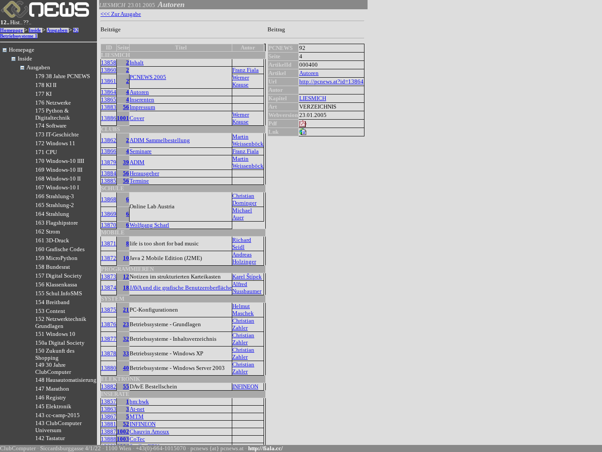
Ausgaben (57, 30)
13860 (108, 70)
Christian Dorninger (244, 199)
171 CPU (46, 152)
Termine (139, 180)
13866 (108, 151)
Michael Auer (242, 214)
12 (126, 276)
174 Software (51, 125)
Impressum (142, 107)
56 (126, 107)
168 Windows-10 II (58, 178)
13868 (108, 199)
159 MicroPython (56, 258)
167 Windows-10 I (57, 187)
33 (126, 353)
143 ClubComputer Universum (58, 426)
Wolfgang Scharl (149, 225)
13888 (108, 439)
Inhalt (137, 62)
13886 (108, 118)
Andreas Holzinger (244, 258)
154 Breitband (52, 302)
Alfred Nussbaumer (246, 287)
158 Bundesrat (52, 267)
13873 (108, 276)
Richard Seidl (241, 243)
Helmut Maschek (243, 309)
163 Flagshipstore (56, 222)
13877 (108, 338)
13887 (108, 431)
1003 (123, 439)
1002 (123, 431)
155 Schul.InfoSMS (58, 293)
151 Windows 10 (55, 334)
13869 (108, 214)
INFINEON (245, 386)
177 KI (43, 93)
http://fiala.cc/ (265, 448)
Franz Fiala (245, 70)
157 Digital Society (58, 275)
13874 (108, 287)
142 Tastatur (50, 438)
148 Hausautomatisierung (66, 380)
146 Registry (50, 397)
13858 (108, 62)
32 (126, 338)
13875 (108, 309)
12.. (4, 22)
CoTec (137, 439)
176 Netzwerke (53, 102)
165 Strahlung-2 (54, 205)
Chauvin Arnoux (149, 431)
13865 (108, 99)
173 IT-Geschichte (57, 134)
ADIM (137, 162)
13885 (108, 180)
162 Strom (47, 231)
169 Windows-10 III (58, 169)
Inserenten (142, 99)
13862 (108, 140)
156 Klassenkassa (56, 284)
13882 (108, 386)
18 (126, 287)
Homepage (11, 30)
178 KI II (45, 85)
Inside (35, 30)
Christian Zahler (243, 324)
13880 (108, 368)
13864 (108, 92)
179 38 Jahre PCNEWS (62, 76)
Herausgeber (144, 173)
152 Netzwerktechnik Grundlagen (60, 322)
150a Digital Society (60, 342)
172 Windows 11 (55, 143)
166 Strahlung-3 (54, 196)
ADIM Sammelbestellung (160, 140)
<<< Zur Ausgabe (120, 14)
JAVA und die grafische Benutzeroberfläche (181, 287)
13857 (108, 401)
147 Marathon (52, 388)
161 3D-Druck (52, 240)
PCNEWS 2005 (148, 77)
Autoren (139, 92)
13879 (108, 162)
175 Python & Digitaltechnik (52, 114)
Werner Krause (240, 81)
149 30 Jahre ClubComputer (53, 368)
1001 (123, 118)
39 (126, 162)
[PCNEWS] (45, 15)
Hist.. (16, 22)
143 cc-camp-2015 (57, 415)
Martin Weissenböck (248, 140)
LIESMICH (312, 98)
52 (126, 424)
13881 (108, 424)
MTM (137, 416)
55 (126, 386)
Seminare (141, 151)
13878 (108, 353)
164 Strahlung (52, 214)
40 (126, 368)
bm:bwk (139, 401)
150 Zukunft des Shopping (54, 354)
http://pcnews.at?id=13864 (331, 81)
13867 (108, 416)
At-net (137, 409)
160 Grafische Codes (60, 249)
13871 (108, 243)
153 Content (50, 311)
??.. (27, 22)
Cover (137, 118)
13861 (108, 81)
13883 (108, 107)
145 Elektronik (53, 406)
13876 (108, 324)
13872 (108, 258)
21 (126, 309)
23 (126, 324)
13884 (108, 173)
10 (126, 258)
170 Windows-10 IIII (59, 161)
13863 (108, 409)
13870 (108, 225)
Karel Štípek (247, 276)
